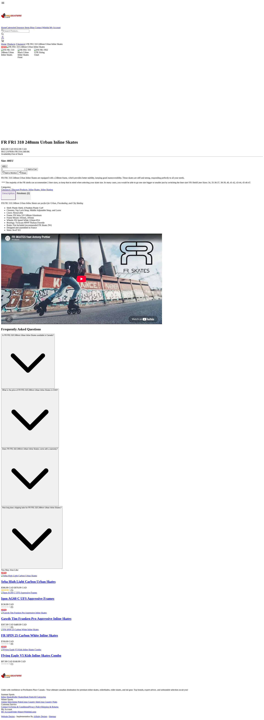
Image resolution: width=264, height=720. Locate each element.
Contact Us (6, 707)
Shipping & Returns (49, 707)
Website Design (8, 716)
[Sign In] (2, 38)
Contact (38, 27)
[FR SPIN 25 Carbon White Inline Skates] (132, 629)
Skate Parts (28, 697)
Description (8, 193)
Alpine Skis (6, 702)
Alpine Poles (16, 702)
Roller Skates (18, 697)
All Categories (39, 697)
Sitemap (52, 716)
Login (33, 712)
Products (11, 44)
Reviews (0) (23, 193)
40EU (4, 166)
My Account (55, 27)
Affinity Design (40, 716)
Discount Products (20, 189)
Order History (18, 712)
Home (3, 27)
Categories (11, 27)
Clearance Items (23, 27)
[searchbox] (16, 31)
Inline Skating (47, 189)
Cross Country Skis (30, 702)
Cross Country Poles (48, 702)
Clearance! (21, 44)
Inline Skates (35, 189)
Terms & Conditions (19, 707)
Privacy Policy (34, 707)
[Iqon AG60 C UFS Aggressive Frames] (132, 592)
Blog (32, 27)
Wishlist (46, 27)
